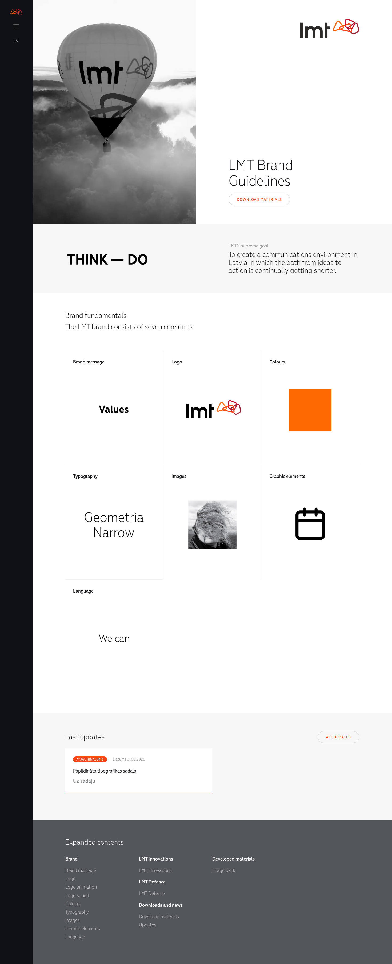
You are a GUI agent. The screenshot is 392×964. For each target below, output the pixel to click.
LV (16, 41)
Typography (77, 912)
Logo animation (81, 887)
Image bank (223, 870)
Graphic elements (82, 929)
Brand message (80, 870)
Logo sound (77, 896)
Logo (70, 879)
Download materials (259, 199)
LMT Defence (152, 893)
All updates (338, 737)
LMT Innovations (155, 870)
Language (75, 937)
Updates (147, 925)
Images (72, 920)
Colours (73, 904)
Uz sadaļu (84, 781)
